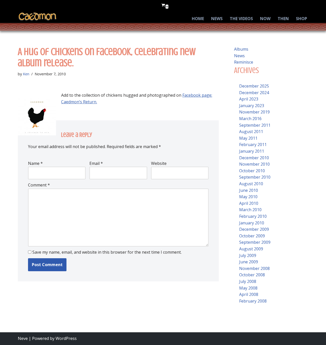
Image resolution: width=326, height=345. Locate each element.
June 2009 (248, 262)
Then (283, 18)
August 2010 (251, 183)
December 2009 (254, 229)
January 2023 (251, 105)
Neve (23, 338)
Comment (39, 185)
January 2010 (251, 223)
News (217, 18)
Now (265, 18)
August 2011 (251, 131)
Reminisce (243, 62)
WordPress (66, 338)
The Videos (241, 18)
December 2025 (254, 86)
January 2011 (251, 151)
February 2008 (253, 301)
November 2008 (254, 268)
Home (198, 18)
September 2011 (254, 125)
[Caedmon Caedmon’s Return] (37, 16)
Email (96, 163)
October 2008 (252, 275)
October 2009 (252, 236)
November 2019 (254, 112)
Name (35, 163)
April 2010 (248, 203)
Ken (26, 73)
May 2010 (248, 196)
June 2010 (248, 190)
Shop (301, 18)
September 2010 (254, 177)
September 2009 (254, 242)
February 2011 (253, 144)
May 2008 (248, 288)
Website (159, 163)
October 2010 (252, 171)
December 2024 (254, 92)
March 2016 (250, 118)
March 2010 (250, 209)
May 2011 (248, 138)
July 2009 (247, 255)
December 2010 (254, 158)
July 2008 (247, 281)
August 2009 (251, 249)
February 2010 (253, 216)
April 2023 (248, 99)
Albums (241, 49)
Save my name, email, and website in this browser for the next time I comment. (107, 252)
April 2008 (248, 294)
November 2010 (254, 164)
